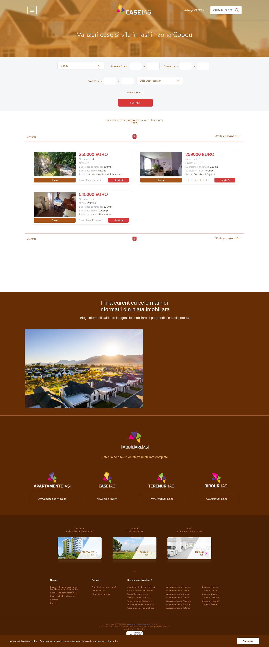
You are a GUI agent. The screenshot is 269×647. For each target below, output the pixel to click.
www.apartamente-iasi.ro (52, 498)
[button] (80, 66)
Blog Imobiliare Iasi (101, 594)
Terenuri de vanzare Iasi (138, 597)
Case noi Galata (209, 594)
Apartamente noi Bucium (178, 587)
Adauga (194, 10)
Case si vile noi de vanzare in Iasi (64, 588)
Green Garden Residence (139, 601)
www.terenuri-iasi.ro (162, 498)
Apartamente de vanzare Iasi (141, 587)
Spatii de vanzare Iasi (137, 594)
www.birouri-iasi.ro (216, 498)
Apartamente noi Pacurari (178, 604)
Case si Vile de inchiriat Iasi (140, 608)
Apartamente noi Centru (178, 590)
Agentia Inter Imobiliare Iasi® (139, 624)
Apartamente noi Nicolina (178, 601)
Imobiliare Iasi (98, 590)
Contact (54, 600)
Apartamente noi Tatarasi (178, 608)
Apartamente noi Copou (178, 594)
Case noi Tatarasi (210, 604)
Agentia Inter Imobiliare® (104, 587)
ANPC (144, 627)
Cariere (53, 603)
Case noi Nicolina (210, 597)
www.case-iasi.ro (107, 498)
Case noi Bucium (210, 587)
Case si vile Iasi (105, 627)
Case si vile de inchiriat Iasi (63, 596)
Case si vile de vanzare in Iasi (64, 593)
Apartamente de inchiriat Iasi (141, 604)
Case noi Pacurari (210, 601)
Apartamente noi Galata (177, 597)
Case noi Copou (210, 590)
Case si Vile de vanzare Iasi (140, 590)
